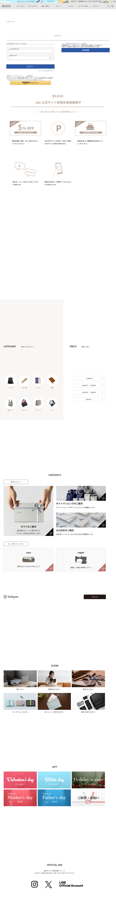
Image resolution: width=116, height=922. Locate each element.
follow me (95, 598)
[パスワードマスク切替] (50, 57)
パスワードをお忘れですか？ (46, 71)
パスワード (13, 55)
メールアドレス (14, 49)
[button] (30, 83)
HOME (8, 21)
